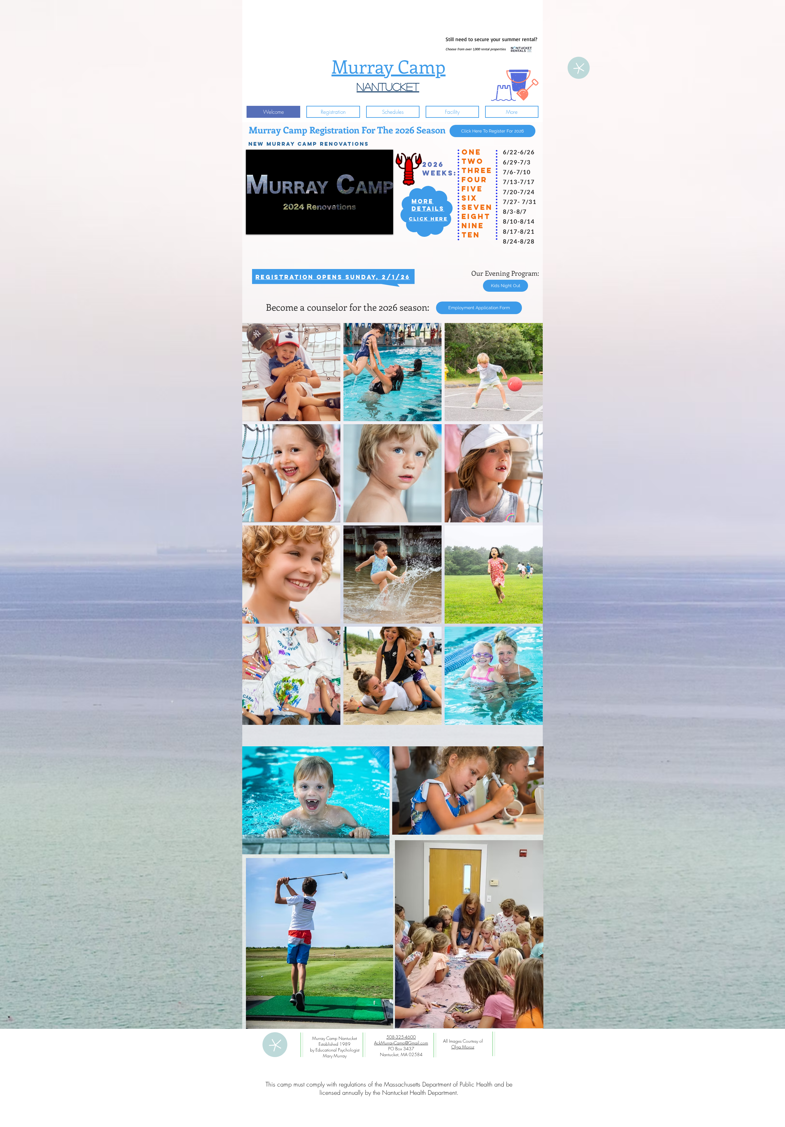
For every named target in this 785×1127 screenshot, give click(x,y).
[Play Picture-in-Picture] (374, 226)
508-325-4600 (401, 1037)
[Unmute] (264, 226)
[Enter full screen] (385, 226)
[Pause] (254, 226)
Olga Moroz (462, 1047)
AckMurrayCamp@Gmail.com (401, 1043)
